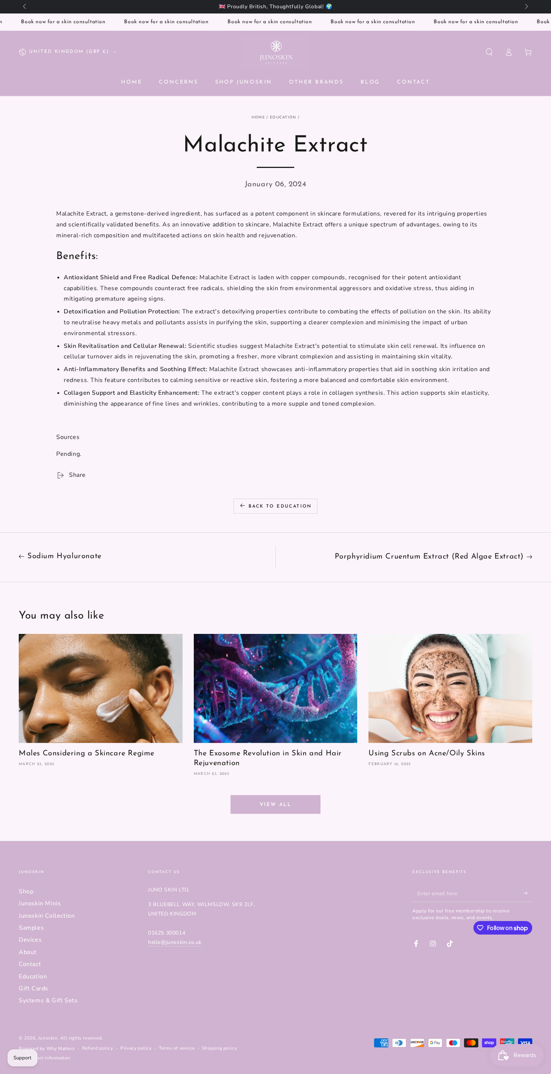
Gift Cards (33, 988)
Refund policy (97, 1048)
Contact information (48, 1058)
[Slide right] (526, 6)
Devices (30, 940)
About (28, 952)
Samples (31, 928)
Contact (30, 964)
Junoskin (48, 1038)
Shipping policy (219, 1048)
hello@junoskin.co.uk (175, 942)
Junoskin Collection (47, 916)
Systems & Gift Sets (48, 1000)
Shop (26, 891)
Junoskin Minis (40, 903)
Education (283, 117)
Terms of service (177, 1048)
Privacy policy (135, 1048)
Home (258, 117)
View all (276, 804)
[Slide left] (25, 6)
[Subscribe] (528, 893)
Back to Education (280, 506)
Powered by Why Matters (47, 1049)
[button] (489, 52)
